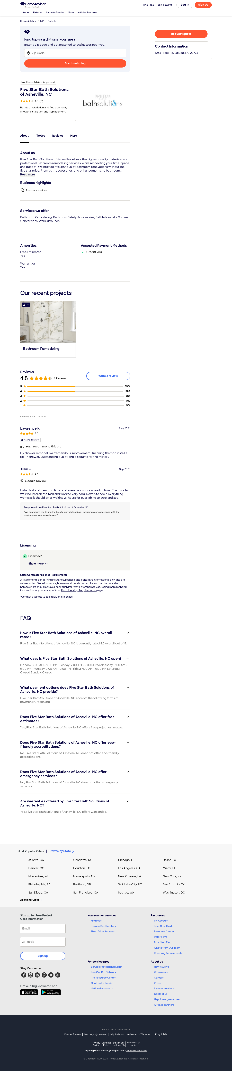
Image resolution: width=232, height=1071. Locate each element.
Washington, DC (174, 892)
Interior (25, 12)
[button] (48, 329)
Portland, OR (82, 884)
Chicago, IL (125, 860)
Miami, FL (169, 868)
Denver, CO (36, 868)
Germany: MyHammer (95, 1034)
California (106, 1043)
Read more (27, 174)
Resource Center (164, 931)
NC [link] (42, 21)
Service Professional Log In (106, 966)
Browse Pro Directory (103, 926)
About (24, 135)
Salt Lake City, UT (130, 884)
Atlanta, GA (36, 860)
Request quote (181, 34)
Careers (159, 977)
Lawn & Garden (55, 12)
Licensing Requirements (168, 953)
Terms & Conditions (136, 1050)
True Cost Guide (163, 926)
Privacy (96, 1043)
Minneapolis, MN (84, 876)
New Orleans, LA (129, 876)
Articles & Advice (87, 12)
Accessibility (133, 1044)
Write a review (108, 376)
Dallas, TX (169, 860)
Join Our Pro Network (103, 972)
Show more (36, 563)
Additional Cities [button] (29, 899)
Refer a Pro (160, 936)
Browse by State (60, 851)
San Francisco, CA (85, 892)
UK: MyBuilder (161, 1034)
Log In (185, 4)
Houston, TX (81, 868)
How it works (161, 966)
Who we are (161, 972)
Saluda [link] (52, 21)
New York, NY (172, 876)
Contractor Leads (101, 983)
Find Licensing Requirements (78, 590)
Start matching (75, 63)
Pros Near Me (162, 942)
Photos (40, 135)
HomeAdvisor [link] (28, 21)
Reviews (58, 135)
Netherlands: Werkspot (138, 1034)
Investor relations (164, 988)
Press (157, 983)
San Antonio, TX (174, 884)
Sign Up (203, 4)
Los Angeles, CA (129, 868)
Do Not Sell (119, 1043)
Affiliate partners (164, 1004)
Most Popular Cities (30, 851)
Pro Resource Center (103, 977)
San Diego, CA (38, 892)
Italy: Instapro (116, 1034)
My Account (161, 920)
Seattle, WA (126, 892)
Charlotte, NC (82, 860)
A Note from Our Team (167, 947)
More (71, 12)
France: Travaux (72, 1034)
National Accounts (102, 988)
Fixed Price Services (103, 931)
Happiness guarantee (167, 999)
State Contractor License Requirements (43, 574)
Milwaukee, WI (38, 876)
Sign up (43, 956)
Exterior (38, 12)
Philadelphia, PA (39, 884)
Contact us (160, 993)
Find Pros (96, 920)
